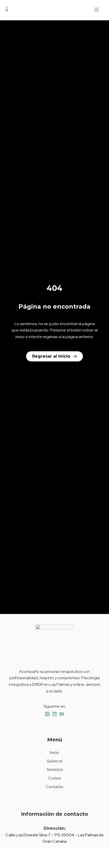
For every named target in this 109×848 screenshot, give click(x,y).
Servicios (55, 769)
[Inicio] (7, 10)
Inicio (54, 752)
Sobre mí (54, 761)
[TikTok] (54, 714)
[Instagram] (47, 714)
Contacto (54, 786)
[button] (96, 10)
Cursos (54, 778)
